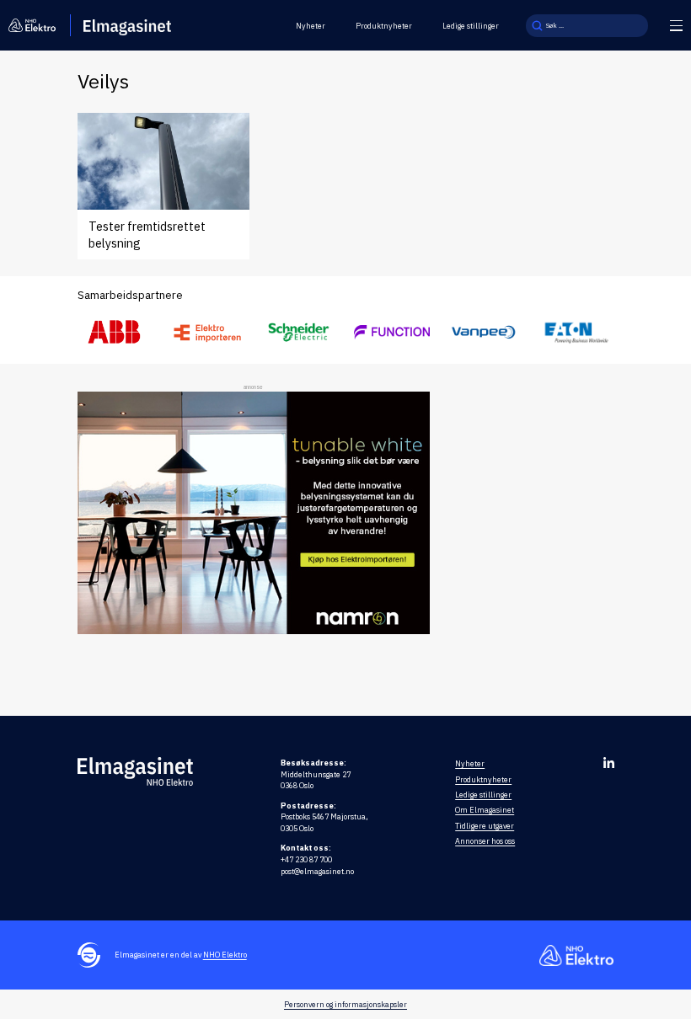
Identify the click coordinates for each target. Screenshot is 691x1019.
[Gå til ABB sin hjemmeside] (115, 331)
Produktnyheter (384, 25)
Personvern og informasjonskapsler (345, 1004)
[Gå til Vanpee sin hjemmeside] (484, 332)
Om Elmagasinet (484, 809)
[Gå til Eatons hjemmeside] (576, 332)
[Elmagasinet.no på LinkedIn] (608, 762)
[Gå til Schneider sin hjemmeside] (299, 332)
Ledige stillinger (470, 25)
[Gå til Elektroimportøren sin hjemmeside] (207, 332)
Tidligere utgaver (484, 825)
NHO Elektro (225, 954)
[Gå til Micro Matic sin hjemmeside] (392, 332)
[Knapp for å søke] (537, 25)
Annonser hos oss (485, 841)
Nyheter (310, 25)
